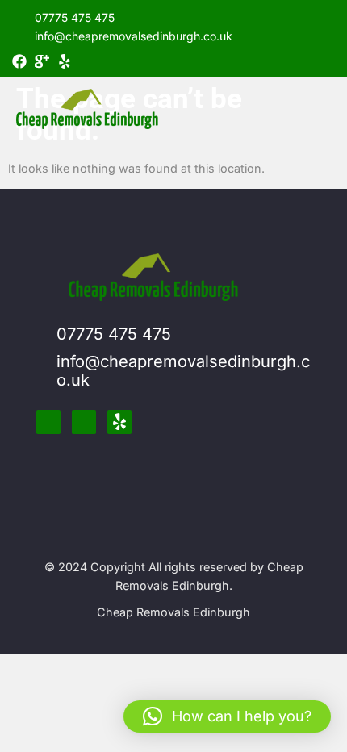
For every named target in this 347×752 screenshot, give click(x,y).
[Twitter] (84, 422)
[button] (227, 716)
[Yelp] (64, 61)
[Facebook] (19, 61)
